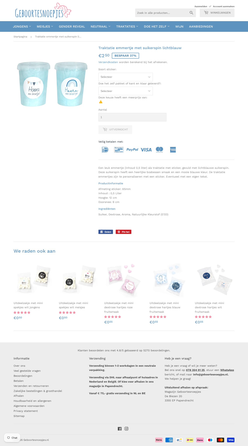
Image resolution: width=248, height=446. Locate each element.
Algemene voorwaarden (29, 405)
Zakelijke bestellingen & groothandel (38, 390)
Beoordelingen (23, 375)
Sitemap (19, 415)
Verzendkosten (108, 62)
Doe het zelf (155, 26)
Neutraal (99, 26)
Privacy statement (26, 410)
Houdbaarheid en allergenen (32, 400)
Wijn (179, 26)
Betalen (19, 380)
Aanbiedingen (201, 26)
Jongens (21, 26)
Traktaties (126, 26)
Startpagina (20, 36)
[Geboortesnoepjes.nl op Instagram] (126, 429)
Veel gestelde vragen (27, 370)
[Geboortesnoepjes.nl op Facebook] (120, 429)
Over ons (19, 365)
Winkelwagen (220, 12)
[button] (22, 312)
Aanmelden (201, 6)
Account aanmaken (223, 6)
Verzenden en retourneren (31, 385)
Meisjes (44, 26)
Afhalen (19, 395)
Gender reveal (72, 26)
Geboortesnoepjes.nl (36, 439)
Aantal (102, 109)
